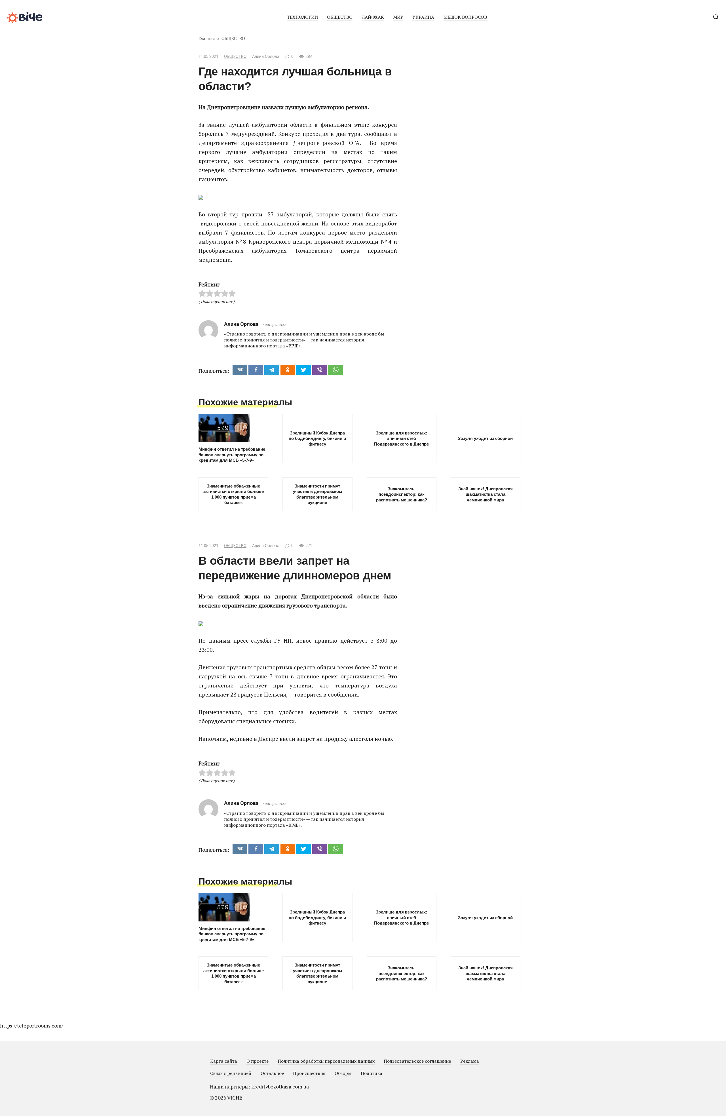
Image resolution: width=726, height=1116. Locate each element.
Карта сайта (223, 1061)
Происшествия (309, 1073)
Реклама (469, 1061)
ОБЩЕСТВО (340, 17)
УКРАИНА (423, 17)
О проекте (257, 1061)
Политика (371, 1073)
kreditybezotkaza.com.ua (280, 1086)
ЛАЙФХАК (373, 17)
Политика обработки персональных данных (326, 1061)
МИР (398, 17)
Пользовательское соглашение (417, 1061)
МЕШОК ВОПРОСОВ (465, 17)
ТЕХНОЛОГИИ (302, 17)
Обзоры (343, 1073)
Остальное (272, 1073)
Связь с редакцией (230, 1073)
